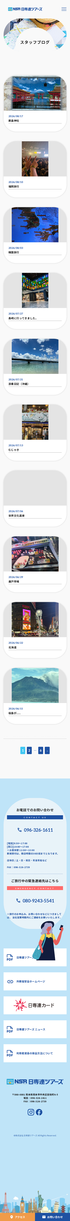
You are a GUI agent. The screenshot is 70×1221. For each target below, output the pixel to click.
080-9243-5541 (38, 900)
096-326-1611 (38, 829)
